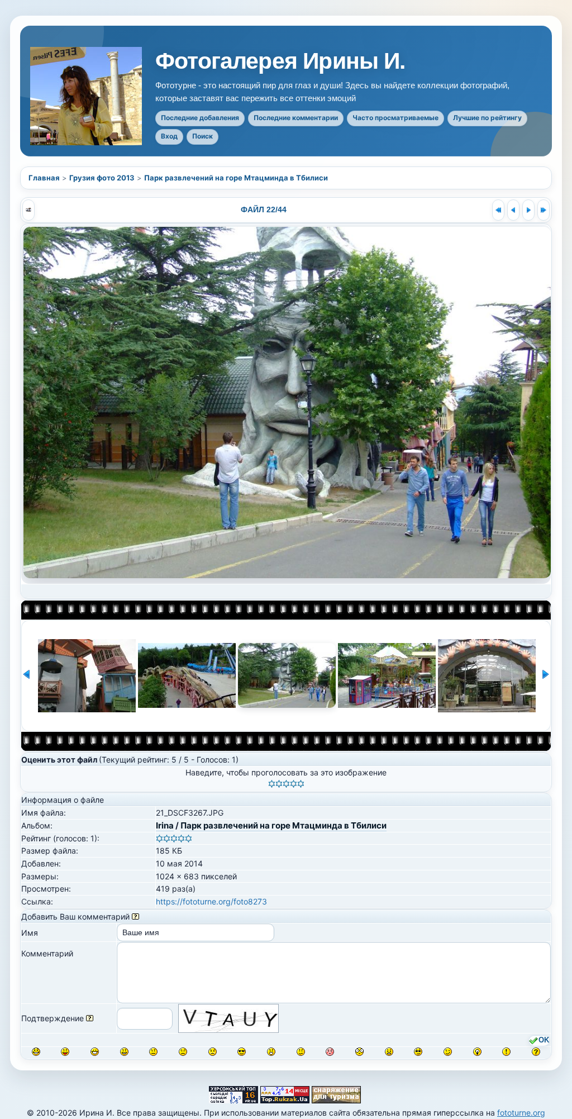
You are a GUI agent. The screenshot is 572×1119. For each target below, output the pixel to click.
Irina (165, 825)
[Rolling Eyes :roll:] (418, 1051)
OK (543, 1040)
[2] (279, 784)
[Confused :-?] (301, 1051)
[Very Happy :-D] (94, 1051)
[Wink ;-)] (448, 1051)
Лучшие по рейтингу (487, 117)
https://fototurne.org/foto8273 (211, 901)
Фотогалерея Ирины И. (280, 61)
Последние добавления (200, 117)
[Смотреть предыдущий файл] (513, 210)
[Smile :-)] (124, 1051)
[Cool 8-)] (241, 1051)
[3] (286, 784)
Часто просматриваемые (395, 117)
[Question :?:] (536, 1051)
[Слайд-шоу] (28, 210)
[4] (293, 784)
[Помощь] (135, 916)
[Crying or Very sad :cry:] (212, 1051)
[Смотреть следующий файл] (528, 210)
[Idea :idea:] (477, 1051)
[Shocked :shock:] (359, 1051)
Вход (169, 136)
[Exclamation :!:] (506, 1051)
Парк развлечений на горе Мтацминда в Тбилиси (236, 177)
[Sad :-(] (183, 1051)
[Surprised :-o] (271, 1051)
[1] (271, 784)
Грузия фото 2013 (102, 177)
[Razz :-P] (65, 1051)
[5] (300, 784)
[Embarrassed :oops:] (330, 1051)
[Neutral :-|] (153, 1051)
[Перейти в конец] (543, 210)
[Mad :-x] (389, 1051)
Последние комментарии (296, 117)
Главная (44, 177)
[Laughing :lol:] (36, 1051)
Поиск (202, 136)
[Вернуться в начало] (498, 210)
